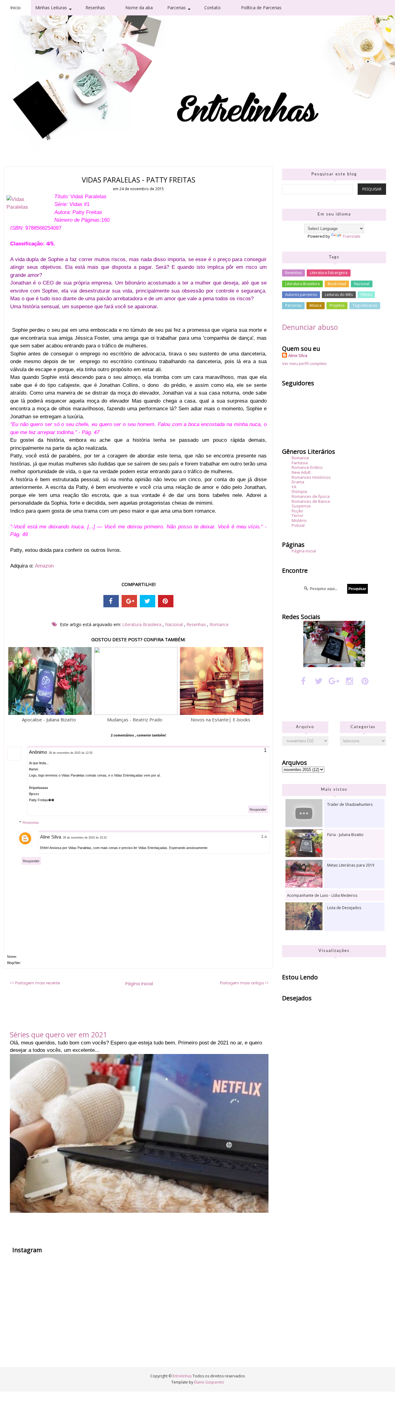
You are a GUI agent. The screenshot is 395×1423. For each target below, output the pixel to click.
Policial (298, 525)
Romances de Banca (311, 501)
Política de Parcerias (261, 7)
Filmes (366, 294)
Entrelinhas (52, 21)
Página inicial (139, 984)
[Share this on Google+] (129, 601)
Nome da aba (139, 7)
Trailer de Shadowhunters (350, 804)
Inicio (15, 7)
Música (316, 305)
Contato (212, 7)
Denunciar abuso (310, 327)
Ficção (297, 511)
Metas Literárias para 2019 (350, 865)
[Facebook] (303, 681)
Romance (219, 624)
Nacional (174, 624)
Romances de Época (311, 496)
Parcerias (176, 7)
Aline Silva (50, 836)
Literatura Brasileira (142, 624)
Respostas (31, 822)
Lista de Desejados (344, 907)
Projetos (337, 305)
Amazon (44, 566)
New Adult (301, 472)
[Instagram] (349, 681)
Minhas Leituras (51, 7)
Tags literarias (364, 305)
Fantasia (300, 462)
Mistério (299, 520)
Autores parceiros (301, 294)
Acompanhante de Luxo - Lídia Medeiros (322, 895)
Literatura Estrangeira (328, 272)
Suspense (301, 506)
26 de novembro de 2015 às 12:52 (71, 752)
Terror (297, 515)
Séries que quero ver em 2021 (58, 1035)
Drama (298, 482)
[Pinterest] (365, 681)
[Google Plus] (334, 681)
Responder (258, 809)
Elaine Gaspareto (209, 1382)
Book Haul (337, 283)
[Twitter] (319, 681)
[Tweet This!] (147, 601)
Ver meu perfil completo (304, 363)
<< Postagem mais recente (35, 983)
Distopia (299, 491)
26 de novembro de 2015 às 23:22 (85, 837)
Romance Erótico (307, 467)
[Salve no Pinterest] (165, 601)
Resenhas (95, 7)
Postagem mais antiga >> (244, 983)
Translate (351, 236)
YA (294, 487)
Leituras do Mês (339, 294)
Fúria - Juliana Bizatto (345, 834)
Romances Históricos (311, 477)
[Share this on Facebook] (111, 601)
